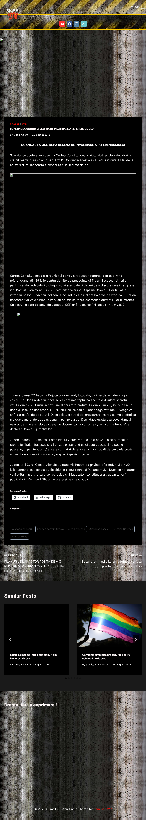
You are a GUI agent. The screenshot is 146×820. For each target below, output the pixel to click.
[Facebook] (69, 24)
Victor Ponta (19, 536)
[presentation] (36, 625)
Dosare (15, 124)
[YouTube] (62, 24)
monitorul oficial (99, 529)
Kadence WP (102, 809)
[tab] (66, 678)
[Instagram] (77, 24)
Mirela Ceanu (21, 134)
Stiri (24, 124)
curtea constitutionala (50, 529)
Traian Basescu (123, 529)
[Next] (136, 639)
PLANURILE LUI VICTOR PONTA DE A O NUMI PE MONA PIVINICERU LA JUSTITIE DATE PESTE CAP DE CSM (34, 563)
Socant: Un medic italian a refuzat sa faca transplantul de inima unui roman (112, 561)
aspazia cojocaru (22, 529)
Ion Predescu (76, 529)
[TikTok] (84, 24)
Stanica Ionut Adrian (97, 664)
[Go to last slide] (10, 639)
